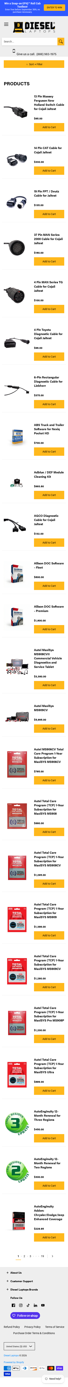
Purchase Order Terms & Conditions (34, 1333)
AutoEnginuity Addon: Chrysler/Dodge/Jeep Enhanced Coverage (49, 1212)
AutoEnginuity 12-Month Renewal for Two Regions (47, 1163)
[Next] (51, 1256)
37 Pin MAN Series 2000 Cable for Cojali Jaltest (48, 238)
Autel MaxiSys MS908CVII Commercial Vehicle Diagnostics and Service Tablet (48, 658)
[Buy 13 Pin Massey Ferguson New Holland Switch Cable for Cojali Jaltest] (17, 111)
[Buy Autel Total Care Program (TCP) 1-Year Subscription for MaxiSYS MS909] (17, 919)
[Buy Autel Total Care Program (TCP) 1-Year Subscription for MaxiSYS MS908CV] (17, 867)
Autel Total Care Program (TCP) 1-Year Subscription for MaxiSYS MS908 (49, 807)
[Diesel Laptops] (34, 27)
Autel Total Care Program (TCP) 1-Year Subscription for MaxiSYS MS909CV (49, 962)
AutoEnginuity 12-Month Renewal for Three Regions (47, 1115)
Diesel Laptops (11, 1355)
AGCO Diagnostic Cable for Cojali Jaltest (46, 519)
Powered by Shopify (14, 1362)
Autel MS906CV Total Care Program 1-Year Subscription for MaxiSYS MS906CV (48, 755)
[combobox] (29, 41)
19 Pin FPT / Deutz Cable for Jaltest (46, 193)
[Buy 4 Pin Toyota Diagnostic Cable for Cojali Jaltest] (17, 342)
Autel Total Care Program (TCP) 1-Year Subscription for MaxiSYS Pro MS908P (49, 1014)
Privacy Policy (32, 1326)
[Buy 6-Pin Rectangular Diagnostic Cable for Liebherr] (17, 390)
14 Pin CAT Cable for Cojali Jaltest (48, 150)
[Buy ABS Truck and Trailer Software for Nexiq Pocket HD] (17, 438)
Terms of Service (54, 1326)
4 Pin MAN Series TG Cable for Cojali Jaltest (48, 286)
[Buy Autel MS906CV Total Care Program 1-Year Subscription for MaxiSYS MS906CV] (17, 764)
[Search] (60, 41)
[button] (7, 1272)
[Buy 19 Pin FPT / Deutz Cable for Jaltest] (17, 202)
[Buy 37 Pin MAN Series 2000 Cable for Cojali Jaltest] (17, 248)
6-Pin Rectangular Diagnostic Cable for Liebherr (48, 381)
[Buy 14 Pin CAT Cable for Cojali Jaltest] (17, 159)
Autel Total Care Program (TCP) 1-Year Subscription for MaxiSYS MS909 (49, 910)
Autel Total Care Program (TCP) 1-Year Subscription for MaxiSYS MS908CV (49, 858)
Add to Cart (49, 127)
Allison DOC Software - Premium (49, 608)
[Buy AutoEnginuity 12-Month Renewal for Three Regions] (17, 1124)
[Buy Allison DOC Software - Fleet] (17, 574)
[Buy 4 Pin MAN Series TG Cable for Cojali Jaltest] (17, 295)
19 (42, 1256)
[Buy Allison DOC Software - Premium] (17, 617)
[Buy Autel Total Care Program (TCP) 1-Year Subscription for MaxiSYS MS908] (17, 816)
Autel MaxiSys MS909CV (44, 708)
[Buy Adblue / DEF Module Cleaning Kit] (17, 483)
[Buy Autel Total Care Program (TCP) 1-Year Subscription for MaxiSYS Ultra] (17, 1074)
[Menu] (6, 24)
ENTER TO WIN (54, 7)
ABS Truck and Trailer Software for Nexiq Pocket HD (49, 429)
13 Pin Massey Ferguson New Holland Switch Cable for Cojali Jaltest (49, 102)
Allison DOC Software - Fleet (49, 565)
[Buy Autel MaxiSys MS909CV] (17, 717)
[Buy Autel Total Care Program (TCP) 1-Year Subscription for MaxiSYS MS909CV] (17, 971)
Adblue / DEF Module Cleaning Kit (49, 474)
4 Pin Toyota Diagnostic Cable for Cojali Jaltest (48, 333)
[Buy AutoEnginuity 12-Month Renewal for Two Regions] (17, 1172)
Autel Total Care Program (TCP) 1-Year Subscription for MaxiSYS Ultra (49, 1065)
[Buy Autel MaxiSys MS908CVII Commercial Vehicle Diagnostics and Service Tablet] (17, 667)
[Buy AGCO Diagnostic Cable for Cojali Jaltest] (17, 528)
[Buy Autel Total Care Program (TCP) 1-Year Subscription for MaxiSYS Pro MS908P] (17, 1023)
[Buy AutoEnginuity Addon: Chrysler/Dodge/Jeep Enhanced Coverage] (17, 1221)
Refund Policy (12, 1326)
